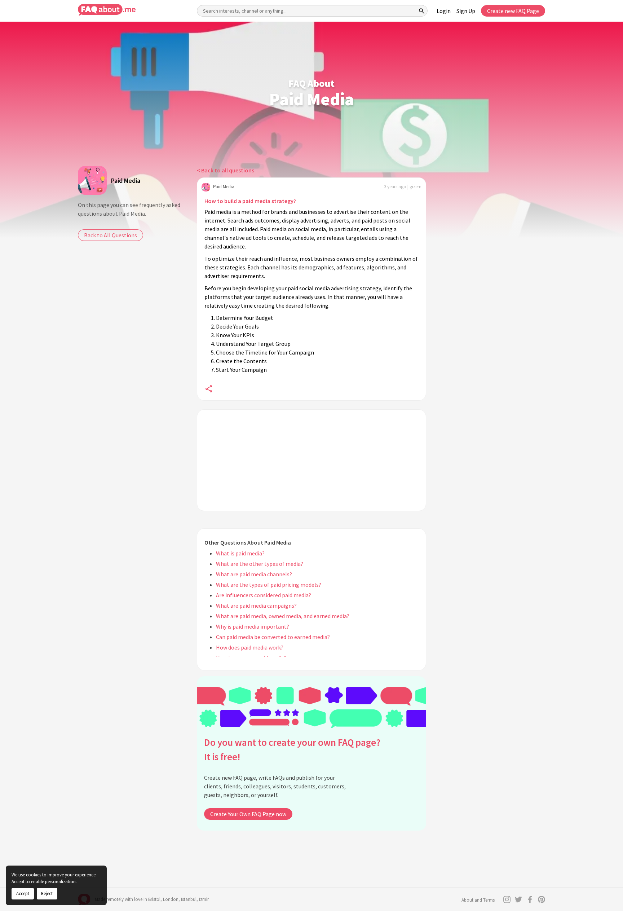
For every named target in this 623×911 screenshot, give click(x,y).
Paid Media (125, 180)
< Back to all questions (225, 170)
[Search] (422, 11)
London (170, 899)
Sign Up (465, 10)
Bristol (154, 899)
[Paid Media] (92, 180)
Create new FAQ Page (513, 10)
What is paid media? (240, 553)
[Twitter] (518, 899)
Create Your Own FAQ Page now (248, 814)
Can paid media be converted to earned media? (273, 637)
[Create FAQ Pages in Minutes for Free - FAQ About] (107, 10)
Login (444, 10)
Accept (22, 893)
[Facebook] (530, 899)
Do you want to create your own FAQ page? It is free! (292, 749)
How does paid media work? (249, 647)
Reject (47, 893)
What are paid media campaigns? (256, 605)
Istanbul (188, 899)
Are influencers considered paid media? (263, 595)
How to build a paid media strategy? (250, 200)
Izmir (204, 899)
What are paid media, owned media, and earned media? (282, 616)
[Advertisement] (311, 460)
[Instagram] (507, 899)
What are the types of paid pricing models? (268, 584)
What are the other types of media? (259, 563)
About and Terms (478, 900)
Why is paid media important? (252, 626)
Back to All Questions (110, 235)
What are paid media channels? (254, 574)
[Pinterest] (541, 899)
